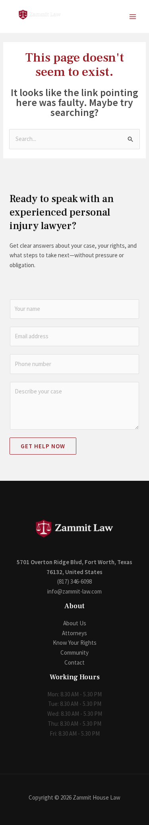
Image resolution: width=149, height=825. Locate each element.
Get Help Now (43, 446)
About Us (74, 623)
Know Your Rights (75, 642)
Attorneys (74, 633)
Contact (74, 662)
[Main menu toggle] (132, 16)
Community (74, 652)
